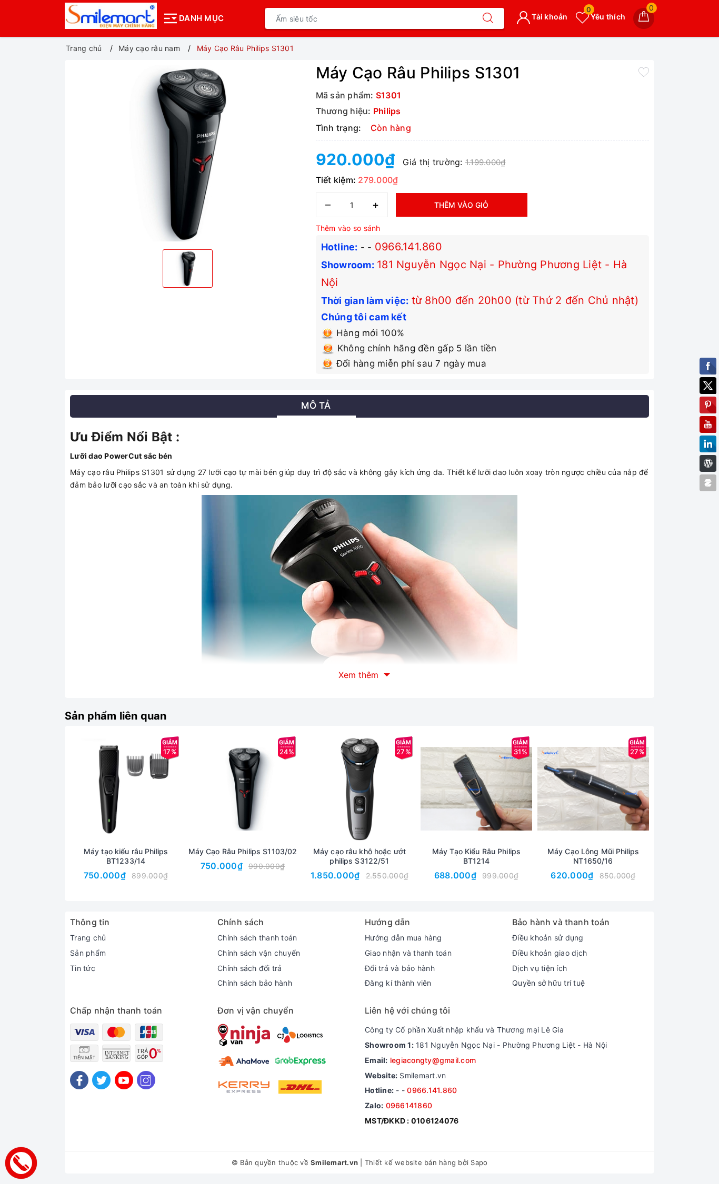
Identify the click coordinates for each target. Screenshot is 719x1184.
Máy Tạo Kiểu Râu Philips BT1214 (476, 856)
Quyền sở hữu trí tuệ (548, 982)
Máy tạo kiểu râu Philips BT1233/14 (126, 856)
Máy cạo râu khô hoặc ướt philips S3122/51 (359, 856)
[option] (187, 153)
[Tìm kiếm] (488, 18)
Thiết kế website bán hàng (410, 1162)
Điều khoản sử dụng (548, 937)
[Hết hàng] (310, 789)
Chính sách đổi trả (249, 968)
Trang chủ (88, 937)
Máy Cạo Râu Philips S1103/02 (242, 851)
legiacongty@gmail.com (433, 1060)
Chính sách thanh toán (257, 937)
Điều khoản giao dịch (549, 952)
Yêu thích (605, 16)
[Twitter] (101, 1080)
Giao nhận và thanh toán (408, 952)
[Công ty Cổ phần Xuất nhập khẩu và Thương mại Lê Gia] (111, 16)
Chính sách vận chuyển (258, 952)
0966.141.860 (408, 246)
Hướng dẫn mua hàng (403, 937)
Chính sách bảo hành (254, 982)
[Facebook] (79, 1080)
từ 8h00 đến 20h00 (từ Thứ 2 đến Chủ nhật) (525, 300)
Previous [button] (41, 821)
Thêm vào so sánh (348, 228)
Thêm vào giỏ (461, 204)
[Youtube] (124, 1080)
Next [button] (678, 821)
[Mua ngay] (76, 789)
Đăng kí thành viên (398, 982)
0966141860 (409, 1105)
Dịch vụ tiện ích (539, 968)
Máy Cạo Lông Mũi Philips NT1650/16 (593, 856)
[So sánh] (175, 789)
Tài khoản (549, 16)
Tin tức (82, 968)
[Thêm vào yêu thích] (643, 71)
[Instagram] (146, 1080)
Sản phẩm (88, 952)
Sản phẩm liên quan (116, 716)
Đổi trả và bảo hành (400, 968)
